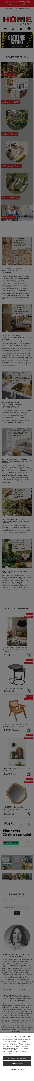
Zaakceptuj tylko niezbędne (17, 1058)
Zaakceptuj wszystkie (17, 1069)
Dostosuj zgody (17, 1064)
